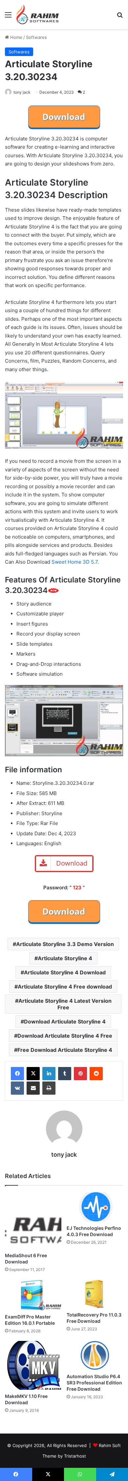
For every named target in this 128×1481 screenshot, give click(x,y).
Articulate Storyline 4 (65, 958)
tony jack (22, 92)
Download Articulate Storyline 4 (65, 1021)
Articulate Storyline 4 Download (65, 972)
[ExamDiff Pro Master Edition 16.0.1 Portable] (33, 1295)
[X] (33, 1073)
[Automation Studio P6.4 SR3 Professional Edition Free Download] (95, 1355)
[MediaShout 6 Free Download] (33, 1220)
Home (15, 37)
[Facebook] (17, 1073)
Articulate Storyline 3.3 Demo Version (65, 944)
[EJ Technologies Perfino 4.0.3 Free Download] (95, 1206)
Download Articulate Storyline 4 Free (64, 1035)
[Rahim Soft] (37, 14)
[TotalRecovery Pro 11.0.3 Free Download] (95, 1294)
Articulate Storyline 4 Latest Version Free (65, 1004)
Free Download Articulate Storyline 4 (64, 1050)
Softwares (36, 37)
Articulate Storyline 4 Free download (65, 986)
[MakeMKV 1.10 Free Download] (33, 1365)
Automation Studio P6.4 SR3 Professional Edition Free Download (94, 1383)
